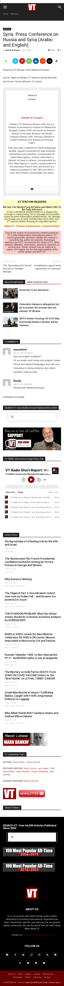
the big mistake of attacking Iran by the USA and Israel (31, 543)
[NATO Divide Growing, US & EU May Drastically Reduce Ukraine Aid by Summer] (10, 322)
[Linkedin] (36, 61)
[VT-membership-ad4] (32, 449)
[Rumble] (39, 955)
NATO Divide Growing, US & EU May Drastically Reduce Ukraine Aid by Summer (39, 322)
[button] (5, 7)
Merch (28, 977)
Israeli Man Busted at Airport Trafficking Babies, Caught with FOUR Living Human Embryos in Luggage (29, 696)
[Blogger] (7, 955)
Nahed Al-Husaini (13, 50)
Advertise (37, 977)
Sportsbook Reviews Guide (37, 982)
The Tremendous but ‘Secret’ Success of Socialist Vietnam (17, 268)
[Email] (50, 61)
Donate (37, 974)
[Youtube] (44, 963)
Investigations (9, 311)
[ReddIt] (43, 61)
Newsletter (17, 977)
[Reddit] (31, 955)
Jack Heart (44, 768)
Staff (20, 974)
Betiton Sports (55, 982)
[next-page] (9, 333)
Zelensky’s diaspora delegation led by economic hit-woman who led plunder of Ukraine (39, 308)
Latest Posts (11, 535)
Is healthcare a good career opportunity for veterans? (47, 267)
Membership (48, 974)
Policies (28, 974)
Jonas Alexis (19, 762)
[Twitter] (15, 61)
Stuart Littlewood (39, 771)
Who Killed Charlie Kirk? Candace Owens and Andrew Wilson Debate (31, 714)
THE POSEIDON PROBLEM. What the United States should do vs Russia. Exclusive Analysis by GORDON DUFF (33, 617)
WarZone (14, 13)
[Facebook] (15, 955)
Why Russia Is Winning (18, 579)
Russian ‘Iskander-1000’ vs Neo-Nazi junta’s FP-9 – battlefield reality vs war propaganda (31, 656)
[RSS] (47, 955)
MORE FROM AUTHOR (37, 282)
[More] (56, 61)
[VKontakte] (28, 963)
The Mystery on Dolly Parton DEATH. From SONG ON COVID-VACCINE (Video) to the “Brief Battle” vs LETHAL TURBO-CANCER (30, 675)
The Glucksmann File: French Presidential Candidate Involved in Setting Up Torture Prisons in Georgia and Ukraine (30, 562)
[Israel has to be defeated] (10, 293)
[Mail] (23, 955)
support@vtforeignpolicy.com (38, 934)
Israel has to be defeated (33, 289)
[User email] (32, 189)
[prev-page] (5, 333)
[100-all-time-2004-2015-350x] (29, 855)
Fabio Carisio (30, 768)
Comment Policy (51, 226)
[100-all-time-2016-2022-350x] (29, 871)
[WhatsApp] (29, 61)
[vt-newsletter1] (25, 798)
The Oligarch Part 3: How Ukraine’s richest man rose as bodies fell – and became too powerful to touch (30, 596)
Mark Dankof (23, 771)
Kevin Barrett (33, 762)
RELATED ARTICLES (14, 282)
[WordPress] (36, 963)
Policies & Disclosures (28, 226)
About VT (9, 226)
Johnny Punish (31, 780)
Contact (47, 977)
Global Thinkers (12, 807)
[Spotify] (55, 955)
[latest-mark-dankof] (25, 745)
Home (5, 13)
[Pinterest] (22, 61)
